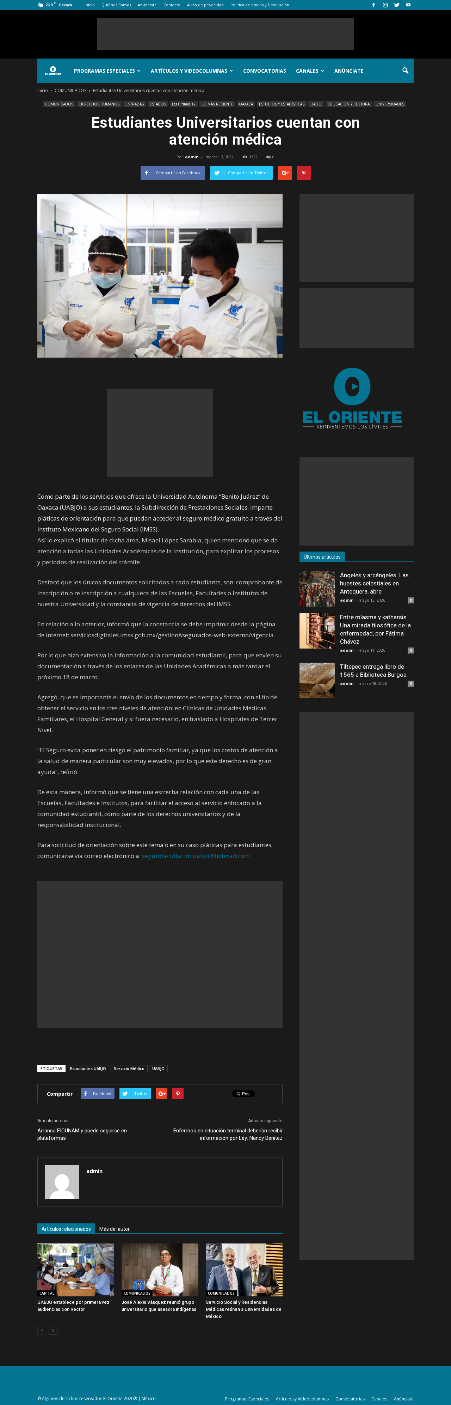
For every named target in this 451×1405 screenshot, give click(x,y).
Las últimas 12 (184, 104)
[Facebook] (373, 5)
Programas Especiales (104, 70)
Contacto (171, 4)
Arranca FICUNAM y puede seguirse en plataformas (82, 1134)
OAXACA (246, 104)
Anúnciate (147, 4)
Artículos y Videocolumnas (189, 70)
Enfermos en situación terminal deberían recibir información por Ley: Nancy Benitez (228, 1134)
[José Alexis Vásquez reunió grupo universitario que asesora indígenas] (160, 1269)
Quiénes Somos (116, 4)
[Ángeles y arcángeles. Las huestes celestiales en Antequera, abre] (317, 589)
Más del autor (114, 1229)
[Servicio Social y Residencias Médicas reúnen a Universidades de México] (244, 1269)
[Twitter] (396, 5)
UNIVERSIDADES (390, 104)
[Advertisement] (225, 34)
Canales (307, 70)
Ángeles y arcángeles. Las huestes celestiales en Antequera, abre (374, 583)
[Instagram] (385, 5)
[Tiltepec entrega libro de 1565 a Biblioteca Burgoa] (317, 680)
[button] (405, 70)
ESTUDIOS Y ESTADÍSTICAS (281, 104)
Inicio (90, 4)
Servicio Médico (129, 1068)
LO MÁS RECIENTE (217, 104)
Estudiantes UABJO (88, 1068)
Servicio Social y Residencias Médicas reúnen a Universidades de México (244, 1309)
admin (192, 156)
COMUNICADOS (59, 104)
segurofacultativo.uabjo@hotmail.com (196, 856)
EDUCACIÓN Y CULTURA (349, 104)
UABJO (316, 104)
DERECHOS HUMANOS (99, 104)
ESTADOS (158, 104)
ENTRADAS (134, 104)
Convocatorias (264, 70)
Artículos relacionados (66, 1229)
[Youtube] (408, 5)
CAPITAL (46, 1293)
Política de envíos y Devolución (259, 4)
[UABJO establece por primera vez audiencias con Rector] (75, 1269)
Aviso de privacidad (205, 4)
